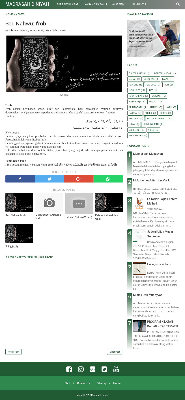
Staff (67, 383)
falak (165, 79)
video (151, 130)
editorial (149, 79)
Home (117, 383)
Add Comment (59, 30)
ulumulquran (151, 124)
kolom (152, 101)
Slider (148, 113)
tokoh (163, 113)
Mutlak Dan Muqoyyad (147, 295)
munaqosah (136, 107)
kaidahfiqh (135, 101)
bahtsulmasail (162, 73)
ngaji (169, 107)
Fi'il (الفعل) (11, 246)
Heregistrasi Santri (159, 264)
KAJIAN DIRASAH (95, 4)
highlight (134, 90)
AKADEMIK (118, 4)
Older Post (114, 352)
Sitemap (101, 383)
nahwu (154, 107)
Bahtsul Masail (138, 73)
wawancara (136, 135)
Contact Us (83, 383)
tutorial (134, 118)
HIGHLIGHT (138, 4)
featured (151, 84)
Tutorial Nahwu (156, 118)
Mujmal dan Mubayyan (148, 153)
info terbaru (136, 96)
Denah (132, 79)
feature (133, 84)
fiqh (166, 84)
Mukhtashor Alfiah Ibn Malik (48, 217)
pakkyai (133, 113)
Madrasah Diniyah (27, 4)
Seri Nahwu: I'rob (15, 215)
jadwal (156, 96)
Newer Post (13, 352)
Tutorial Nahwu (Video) (78, 217)
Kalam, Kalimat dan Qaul (106, 217)
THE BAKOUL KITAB (68, 4)
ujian (132, 124)
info (151, 90)
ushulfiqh (134, 130)
